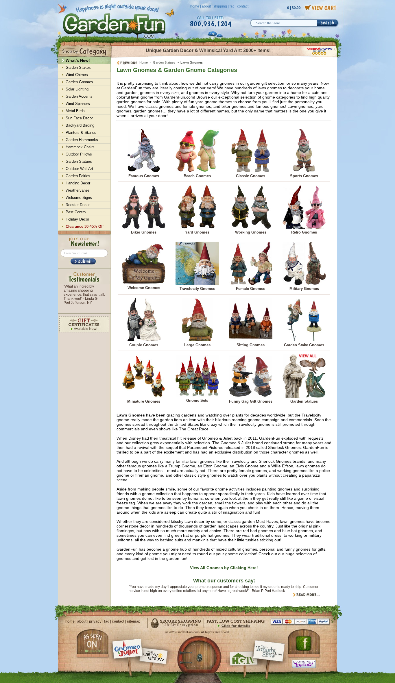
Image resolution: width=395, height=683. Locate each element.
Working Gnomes (250, 232)
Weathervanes (78, 190)
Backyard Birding (80, 125)
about (206, 6)
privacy (95, 621)
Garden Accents (79, 96)
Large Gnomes (197, 345)
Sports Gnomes (304, 176)
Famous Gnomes (143, 176)
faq (232, 6)
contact (242, 6)
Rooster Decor (78, 205)
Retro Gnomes (304, 232)
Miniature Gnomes (143, 401)
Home (143, 62)
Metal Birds (75, 111)
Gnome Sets (197, 400)
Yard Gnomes (197, 232)
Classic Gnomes (250, 176)
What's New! (78, 60)
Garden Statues (164, 62)
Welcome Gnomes (144, 288)
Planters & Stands (81, 132)
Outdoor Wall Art (79, 168)
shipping (220, 6)
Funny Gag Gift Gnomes (250, 401)
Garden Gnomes (79, 82)
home (194, 6)
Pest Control (76, 212)
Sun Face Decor (79, 118)
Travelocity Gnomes (197, 288)
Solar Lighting (77, 89)
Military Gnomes (304, 288)
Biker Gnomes (143, 232)
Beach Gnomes (197, 176)
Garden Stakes (78, 67)
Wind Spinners (78, 103)
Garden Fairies (78, 176)
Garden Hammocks (82, 140)
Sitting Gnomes (251, 345)
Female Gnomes (250, 288)
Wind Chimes (77, 75)
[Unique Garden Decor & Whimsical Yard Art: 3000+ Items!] (224, 57)
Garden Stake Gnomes (304, 345)
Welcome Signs (79, 197)
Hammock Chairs (80, 147)
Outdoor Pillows (79, 154)
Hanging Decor (78, 183)
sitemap (133, 621)
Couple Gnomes (143, 345)
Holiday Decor (77, 219)
